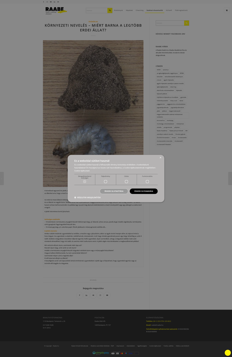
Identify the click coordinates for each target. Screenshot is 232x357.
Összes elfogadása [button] (143, 191)
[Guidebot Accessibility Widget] (228, 353)
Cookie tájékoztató (82, 170)
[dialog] (116, 178)
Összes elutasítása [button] (114, 191)
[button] (87, 197)
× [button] (160, 158)
